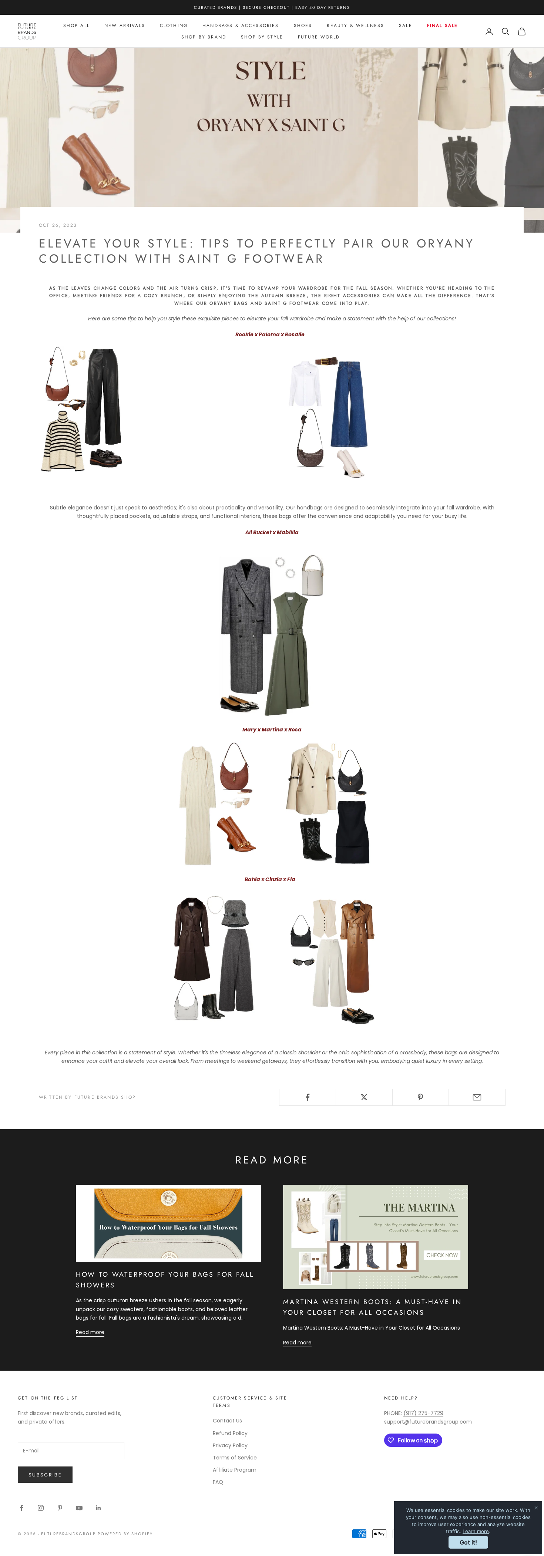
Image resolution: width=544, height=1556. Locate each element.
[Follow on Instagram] (40, 1508)
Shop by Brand (203, 37)
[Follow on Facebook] (21, 1508)
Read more (90, 1332)
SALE (405, 25)
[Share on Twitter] (364, 1097)
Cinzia (274, 879)
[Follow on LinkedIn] (98, 1508)
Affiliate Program (234, 1470)
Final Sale (442, 25)
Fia (291, 879)
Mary (249, 729)
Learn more (476, 1531)
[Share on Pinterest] (421, 1097)
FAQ (218, 1482)
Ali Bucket (258, 532)
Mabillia (288, 532)
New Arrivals (124, 25)
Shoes (303, 25)
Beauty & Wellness (355, 25)
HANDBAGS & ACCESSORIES (240, 25)
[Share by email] (477, 1097)
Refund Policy (230, 1433)
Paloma (269, 334)
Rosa (295, 729)
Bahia (253, 879)
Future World (319, 37)
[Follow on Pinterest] (60, 1508)
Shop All (76, 25)
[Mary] (216, 804)
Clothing (174, 25)
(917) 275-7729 (423, 1413)
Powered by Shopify (125, 1534)
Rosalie (295, 334)
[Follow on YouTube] (79, 1508)
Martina (272, 729)
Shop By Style (262, 37)
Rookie (244, 334)
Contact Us (227, 1420)
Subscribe (45, 1474)
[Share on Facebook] (307, 1097)
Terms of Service (235, 1457)
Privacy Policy (230, 1445)
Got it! (468, 1542)
